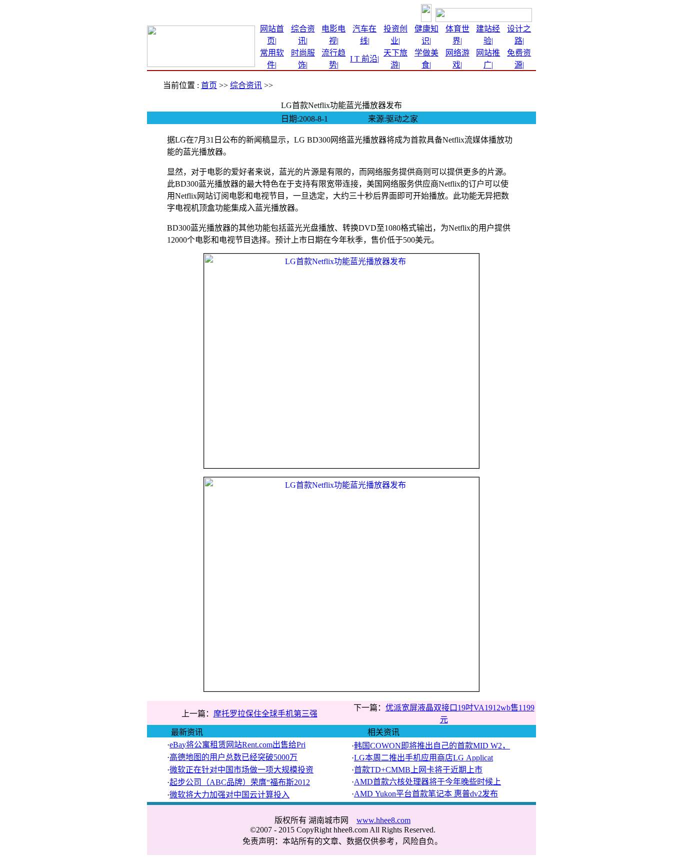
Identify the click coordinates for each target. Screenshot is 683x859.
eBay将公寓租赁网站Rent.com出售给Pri (238, 744)
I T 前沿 (364, 59)
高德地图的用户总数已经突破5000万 (234, 757)
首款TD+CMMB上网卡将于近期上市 (418, 769)
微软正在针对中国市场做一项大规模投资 (242, 769)
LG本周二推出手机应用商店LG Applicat (423, 757)
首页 (209, 85)
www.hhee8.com (383, 820)
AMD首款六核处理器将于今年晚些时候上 (427, 781)
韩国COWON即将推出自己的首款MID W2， (432, 745)
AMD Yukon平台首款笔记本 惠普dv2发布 (426, 793)
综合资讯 (246, 85)
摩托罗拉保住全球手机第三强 (266, 713)
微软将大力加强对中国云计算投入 (230, 794)
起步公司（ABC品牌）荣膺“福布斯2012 (240, 782)
